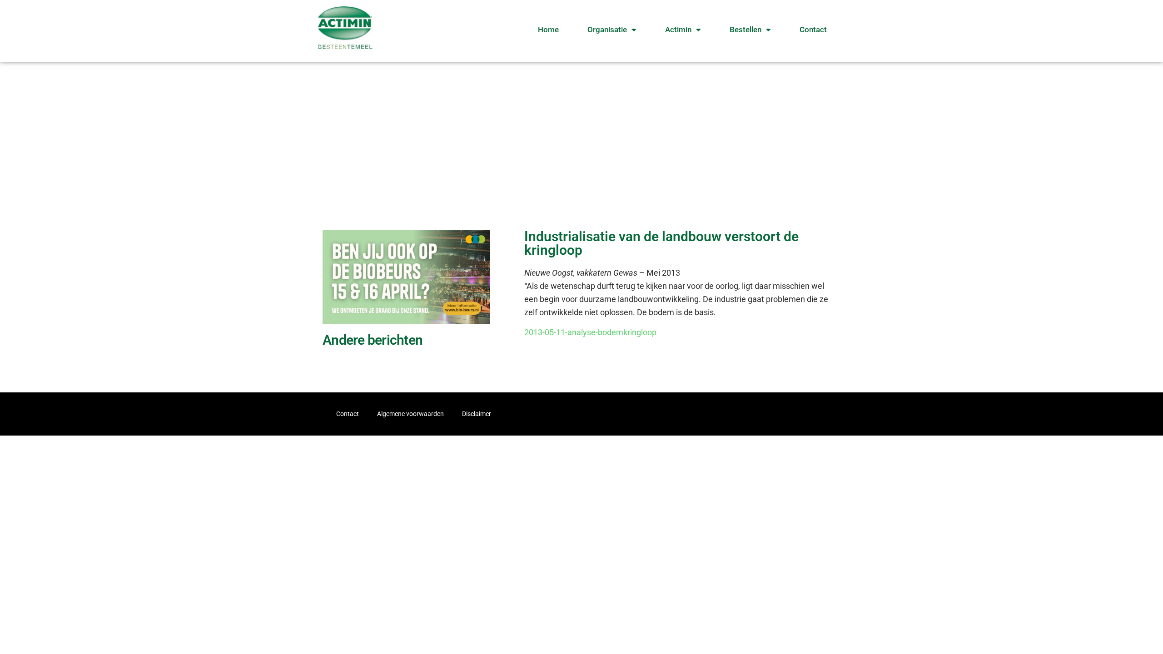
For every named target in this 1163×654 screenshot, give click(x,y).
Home (548, 29)
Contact (813, 29)
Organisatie (607, 29)
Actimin (678, 29)
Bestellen (745, 29)
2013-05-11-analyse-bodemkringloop (590, 332)
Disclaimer (476, 413)
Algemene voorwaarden (410, 413)
